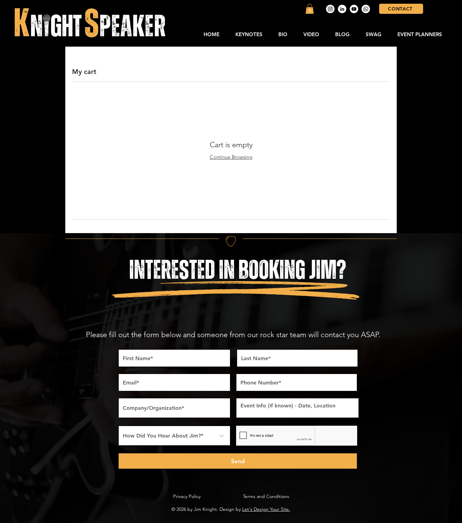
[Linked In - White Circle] (342, 9)
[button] (309, 9)
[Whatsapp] (366, 9)
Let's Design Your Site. (266, 509)
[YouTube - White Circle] (354, 9)
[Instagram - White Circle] (330, 9)
